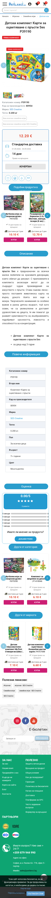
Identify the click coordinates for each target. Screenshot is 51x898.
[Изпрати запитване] (28, 178)
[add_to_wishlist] (8, 178)
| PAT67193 (14, 648)
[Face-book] (25, 721)
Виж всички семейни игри (14, 118)
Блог (4, 789)
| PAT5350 (14, 216)
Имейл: (25, 870)
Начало (5, 16)
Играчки (15, 16)
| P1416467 (37, 217)
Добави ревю (26, 539)
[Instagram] (17, 721)
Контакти (6, 794)
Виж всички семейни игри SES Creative (20, 124)
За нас (5, 764)
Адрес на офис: (20, 858)
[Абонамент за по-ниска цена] (22, 178)
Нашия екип (7, 768)
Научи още (26, 888)
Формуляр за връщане (36, 812)
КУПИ (14, 240)
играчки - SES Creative (23, 685)
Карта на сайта (9, 785)
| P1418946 (37, 578)
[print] (15, 178)
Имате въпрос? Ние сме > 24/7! (28, 847)
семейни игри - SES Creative (30, 691)
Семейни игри (29, 16)
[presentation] (47, 65)
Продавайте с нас (10, 773)
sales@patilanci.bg (28, 870)
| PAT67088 (37, 648)
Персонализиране (16, 893)
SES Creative (16, 109)
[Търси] (46, 10)
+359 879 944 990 (24, 852)
